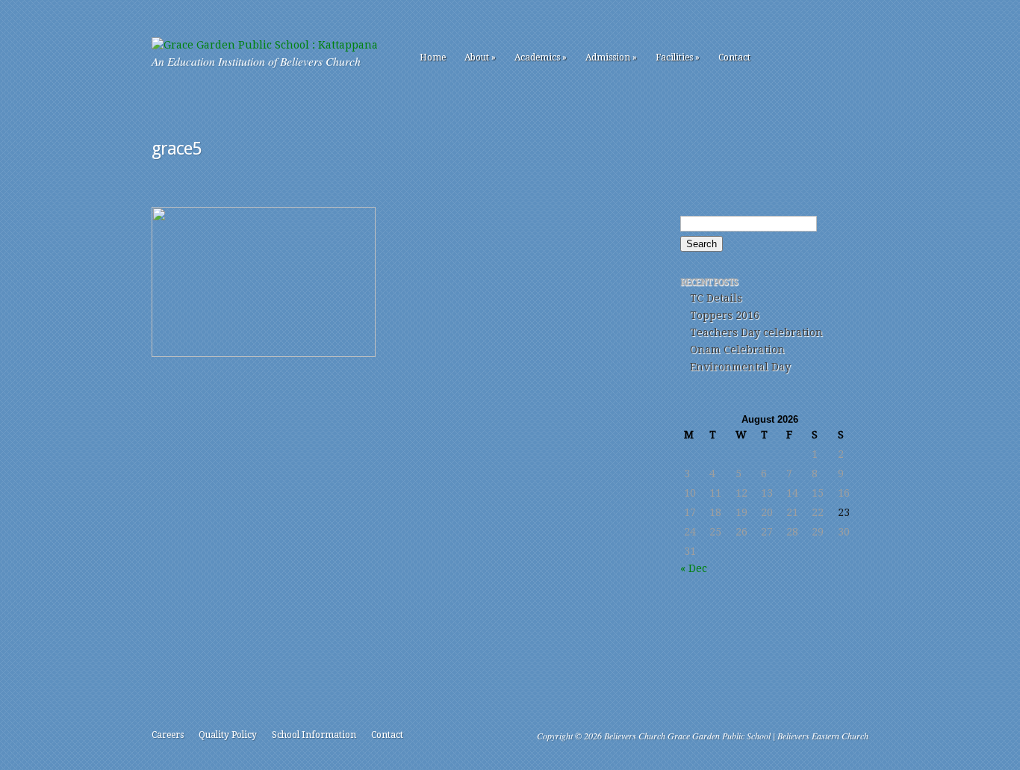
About (480, 57)
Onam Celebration (737, 349)
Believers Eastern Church (822, 736)
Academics (540, 57)
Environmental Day (740, 367)
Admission (611, 57)
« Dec (693, 568)
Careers (168, 735)
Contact (734, 57)
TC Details (716, 298)
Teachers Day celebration (756, 332)
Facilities (678, 57)
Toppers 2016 (724, 315)
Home (433, 57)
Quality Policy (228, 735)
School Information (314, 735)
